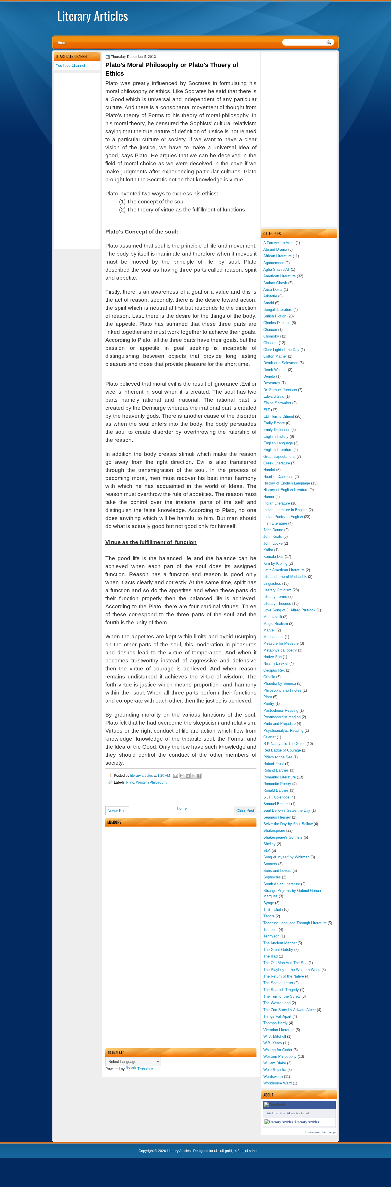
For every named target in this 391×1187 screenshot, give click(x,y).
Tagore (269, 916)
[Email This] (182, 776)
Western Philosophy (280, 1056)
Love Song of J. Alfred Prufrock (289, 610)
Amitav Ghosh (275, 283)
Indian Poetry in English (283, 517)
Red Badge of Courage (282, 750)
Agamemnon (273, 263)
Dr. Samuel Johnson (280, 390)
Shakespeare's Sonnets (283, 837)
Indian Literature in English (285, 510)
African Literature (277, 256)
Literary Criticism (277, 590)
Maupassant (273, 637)
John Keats (272, 536)
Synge (268, 903)
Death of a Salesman (280, 363)
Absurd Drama (275, 249)
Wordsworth (273, 1076)
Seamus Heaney (277, 817)
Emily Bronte (274, 423)
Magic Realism (275, 623)
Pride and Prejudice (279, 723)
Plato (267, 697)
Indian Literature (276, 503)
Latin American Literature (284, 570)
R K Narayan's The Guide (284, 743)
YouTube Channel (70, 65)
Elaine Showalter (277, 403)
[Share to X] (193, 776)
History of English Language (286, 483)
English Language (278, 443)
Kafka (268, 550)
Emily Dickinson (276, 429)
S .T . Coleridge (276, 797)
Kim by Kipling (275, 563)
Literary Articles (92, 15)
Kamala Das (273, 556)
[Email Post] (175, 775)
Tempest (270, 929)
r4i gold (226, 1151)
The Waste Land (277, 1003)
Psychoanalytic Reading (283, 730)
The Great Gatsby (278, 949)
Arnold (268, 303)
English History (276, 436)
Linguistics (272, 583)
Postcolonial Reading (280, 710)
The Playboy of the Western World (291, 970)
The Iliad (270, 956)
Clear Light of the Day (281, 350)
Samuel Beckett (276, 804)
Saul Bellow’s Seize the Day (286, 810)
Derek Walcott (275, 370)
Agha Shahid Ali (276, 269)
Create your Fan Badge (320, 1132)
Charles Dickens (277, 323)
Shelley (269, 844)
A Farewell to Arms (279, 243)
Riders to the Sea (277, 757)
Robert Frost (273, 764)
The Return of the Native (283, 976)
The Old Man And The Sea (285, 963)
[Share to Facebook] (199, 776)
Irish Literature (275, 523)
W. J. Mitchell (274, 1036)
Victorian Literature (279, 1030)
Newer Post (117, 811)
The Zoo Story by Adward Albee (289, 1010)
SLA (266, 850)
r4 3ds (238, 1151)
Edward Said (273, 396)
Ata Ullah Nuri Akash (281, 1113)
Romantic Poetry (277, 784)
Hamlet (269, 470)
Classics (270, 343)
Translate (145, 1069)
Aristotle (270, 296)
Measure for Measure (281, 643)
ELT (266, 410)
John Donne (273, 530)
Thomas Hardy (275, 1023)
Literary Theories (277, 603)
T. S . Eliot (272, 909)
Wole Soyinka (274, 1070)
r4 (215, 1151)
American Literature (279, 276)
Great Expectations (279, 456)
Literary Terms (275, 597)
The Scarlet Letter (278, 983)
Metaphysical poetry (280, 650)
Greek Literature (276, 463)
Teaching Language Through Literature (295, 923)
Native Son (272, 657)
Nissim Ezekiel (275, 663)
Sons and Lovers (277, 870)
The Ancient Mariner (280, 943)
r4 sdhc (250, 1151)
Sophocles (272, 877)
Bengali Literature (277, 309)
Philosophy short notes (282, 690)
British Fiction (274, 316)
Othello (269, 677)
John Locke (273, 543)
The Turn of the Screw (281, 996)
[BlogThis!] (188, 776)
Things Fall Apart (277, 1016)
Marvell (269, 630)
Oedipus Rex (274, 670)
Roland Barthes (276, 770)
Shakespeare (274, 830)
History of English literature (285, 490)
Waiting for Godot (277, 1050)
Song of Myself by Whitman (286, 857)
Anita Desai (273, 289)
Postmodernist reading (282, 717)
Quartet (269, 737)
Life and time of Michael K (285, 576)
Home (62, 42)
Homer (268, 497)
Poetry (268, 703)
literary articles (142, 775)
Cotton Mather (275, 356)
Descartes (271, 383)
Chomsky (271, 336)
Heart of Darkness (278, 476)
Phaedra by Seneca (279, 683)
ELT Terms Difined (278, 416)
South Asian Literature (281, 884)
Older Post (245, 811)
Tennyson (271, 936)
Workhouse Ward (277, 1083)
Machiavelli (272, 617)
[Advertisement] (299, 139)
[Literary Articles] (278, 1122)
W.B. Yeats (272, 1043)
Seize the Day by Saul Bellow (288, 824)
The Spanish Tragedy (281, 990)
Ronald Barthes (276, 790)
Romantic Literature (279, 777)
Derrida (269, 376)
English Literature (277, 450)
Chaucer (270, 329)
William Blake (274, 1063)
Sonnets (270, 864)
